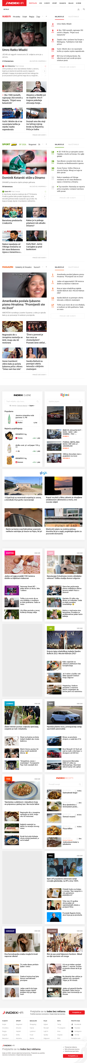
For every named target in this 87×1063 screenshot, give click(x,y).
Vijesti (47, 3)
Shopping (10, 553)
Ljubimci (9, 703)
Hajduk (18, 1031)
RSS (58, 1038)
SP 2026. (23, 144)
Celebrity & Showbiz (23, 267)
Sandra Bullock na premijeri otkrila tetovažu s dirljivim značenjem (70, 299)
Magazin (7, 267)
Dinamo (18, 1028)
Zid (40, 3)
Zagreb (39, 17)
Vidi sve (37, 553)
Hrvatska (16, 17)
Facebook (78, 1024)
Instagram (78, 1031)
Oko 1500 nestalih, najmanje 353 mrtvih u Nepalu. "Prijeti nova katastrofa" (70, 32)
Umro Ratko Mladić (64, 24)
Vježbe (46, 1035)
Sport (54, 3)
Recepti (46, 1028)
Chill (50, 856)
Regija (31, 17)
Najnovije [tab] (59, 17)
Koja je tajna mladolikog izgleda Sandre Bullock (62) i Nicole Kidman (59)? (70, 290)
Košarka (19, 1038)
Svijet (24, 17)
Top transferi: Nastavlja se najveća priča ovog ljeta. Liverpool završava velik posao (71, 189)
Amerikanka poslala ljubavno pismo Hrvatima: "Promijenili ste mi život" (70, 275)
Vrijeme (60, 1035)
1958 (50, 990)
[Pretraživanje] (83, 9)
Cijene (78, 3)
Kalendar (52, 931)
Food (8, 779)
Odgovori (47, 1038)
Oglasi (71, 3)
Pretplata (33, 3)
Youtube (77, 1028)
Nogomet (32, 144)
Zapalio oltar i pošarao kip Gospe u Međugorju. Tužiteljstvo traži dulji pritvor (70, 42)
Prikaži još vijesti (68, 67)
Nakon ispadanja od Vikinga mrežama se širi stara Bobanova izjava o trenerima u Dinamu (69, 179)
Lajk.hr (46, 1031)
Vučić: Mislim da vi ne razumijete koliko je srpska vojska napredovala (70, 50)
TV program (61, 1028)
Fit (51, 628)
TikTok (77, 1035)
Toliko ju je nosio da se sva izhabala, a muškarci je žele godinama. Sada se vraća (71, 307)
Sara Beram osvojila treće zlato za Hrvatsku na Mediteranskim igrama (70, 162)
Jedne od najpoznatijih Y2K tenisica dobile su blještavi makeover (70, 282)
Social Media (39, 267)
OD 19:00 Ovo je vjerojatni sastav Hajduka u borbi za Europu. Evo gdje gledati (70, 154)
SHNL (18, 1035)
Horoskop (10, 931)
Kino (58, 1031)
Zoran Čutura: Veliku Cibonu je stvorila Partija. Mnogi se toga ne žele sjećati (69, 170)
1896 (50, 978)
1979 (50, 966)
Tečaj (59, 1024)
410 (51, 936)
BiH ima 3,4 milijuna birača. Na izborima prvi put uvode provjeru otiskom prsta (69, 58)
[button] (6, 71)
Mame (50, 553)
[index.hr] (14, 3)
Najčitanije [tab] (73, 17)
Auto (51, 703)
